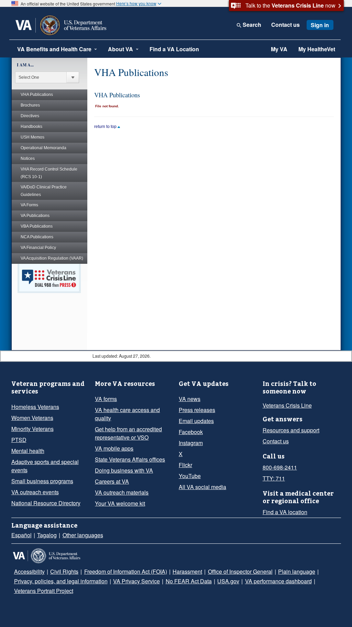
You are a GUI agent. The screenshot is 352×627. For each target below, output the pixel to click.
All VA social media (202, 487)
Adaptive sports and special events (45, 466)
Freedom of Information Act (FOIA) (125, 571)
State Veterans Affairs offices (130, 459)
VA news (189, 399)
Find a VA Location (174, 49)
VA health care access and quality (127, 414)
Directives (30, 115)
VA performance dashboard (278, 581)
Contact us (285, 25)
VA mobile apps (114, 448)
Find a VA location (285, 512)
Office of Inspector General (240, 571)
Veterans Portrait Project (43, 591)
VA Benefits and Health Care (54, 49)
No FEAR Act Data (189, 581)
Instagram (191, 443)
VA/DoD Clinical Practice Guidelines (44, 191)
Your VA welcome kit (120, 503)
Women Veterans (32, 418)
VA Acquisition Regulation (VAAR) (52, 258)
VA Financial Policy (38, 247)
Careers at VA (112, 481)
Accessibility (29, 571)
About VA (120, 49)
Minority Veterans (32, 429)
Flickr (185, 465)
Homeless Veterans (35, 407)
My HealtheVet (316, 49)
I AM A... (25, 65)
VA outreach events (35, 492)
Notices (28, 158)
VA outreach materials (121, 492)
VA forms (106, 399)
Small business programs (42, 481)
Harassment (187, 571)
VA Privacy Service (136, 581)
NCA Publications (37, 237)
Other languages (83, 535)
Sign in (320, 25)
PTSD (18, 440)
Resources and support (291, 430)
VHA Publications (37, 94)
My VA (279, 49)
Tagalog (47, 535)
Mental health (27, 451)
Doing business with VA (124, 470)
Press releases (197, 410)
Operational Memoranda (43, 147)
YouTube (190, 476)
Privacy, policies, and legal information (61, 581)
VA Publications (35, 215)
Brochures (30, 105)
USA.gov (228, 581)
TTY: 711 (274, 478)
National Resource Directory (45, 503)
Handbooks (31, 126)
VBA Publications (37, 226)
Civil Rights (64, 571)
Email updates (196, 421)
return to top (106, 126)
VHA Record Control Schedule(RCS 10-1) (49, 173)
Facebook (191, 432)
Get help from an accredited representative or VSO (128, 433)
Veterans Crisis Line (287, 405)
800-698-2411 (280, 467)
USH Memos (32, 137)
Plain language (296, 571)
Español (21, 535)
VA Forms (29, 205)
